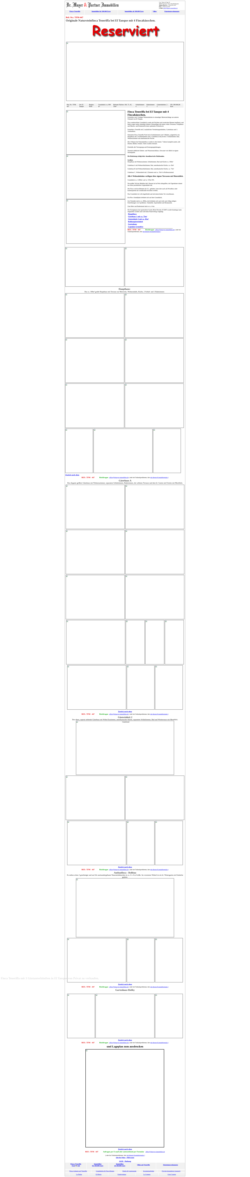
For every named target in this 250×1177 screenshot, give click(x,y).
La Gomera (146, 1174)
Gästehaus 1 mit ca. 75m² (137, 216)
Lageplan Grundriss (135, 227)
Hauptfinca (132, 214)
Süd (78, 1166)
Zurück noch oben (72, 475)
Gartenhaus (132, 224)
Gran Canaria (172, 1174)
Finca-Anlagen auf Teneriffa (78, 1171)
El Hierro (98, 1174)
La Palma (79, 1174)
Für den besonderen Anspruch (171, 1171)
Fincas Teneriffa (74, 11)
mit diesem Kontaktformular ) (152, 231)
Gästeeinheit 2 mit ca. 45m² (138, 219)
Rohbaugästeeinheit (135, 222)
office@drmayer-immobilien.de (170, 8)
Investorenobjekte (148, 1171)
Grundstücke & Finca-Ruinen (105, 1171)
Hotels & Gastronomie (129, 1171)
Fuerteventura (122, 1174)
